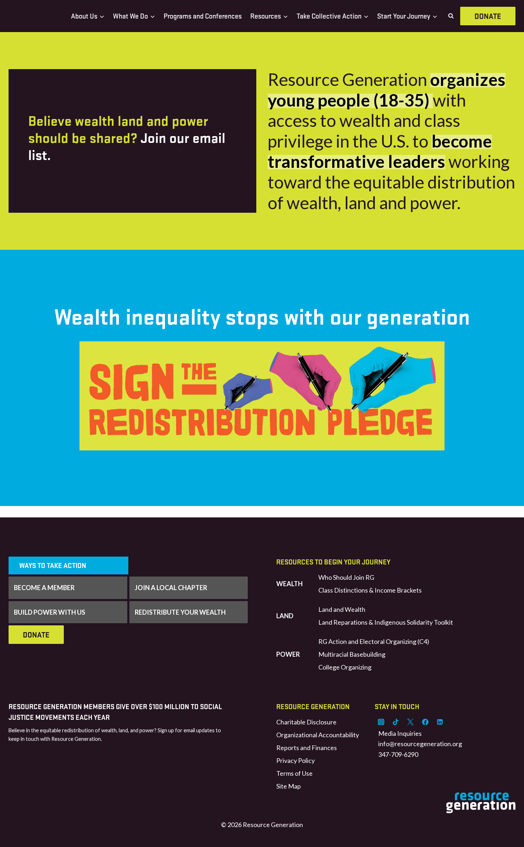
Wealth (289, 584)
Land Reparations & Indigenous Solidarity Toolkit (385, 622)
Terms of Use (294, 773)
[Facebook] (425, 722)
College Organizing (344, 667)
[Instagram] (381, 722)
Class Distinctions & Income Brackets (370, 590)
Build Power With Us (49, 612)
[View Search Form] (451, 16)
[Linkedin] (439, 722)
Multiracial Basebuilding (351, 654)
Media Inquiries (400, 733)
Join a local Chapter (171, 588)
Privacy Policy (295, 760)
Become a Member (44, 588)
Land (284, 616)
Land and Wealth (341, 609)
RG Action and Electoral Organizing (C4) (373, 641)
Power (288, 654)
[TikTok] (395, 722)
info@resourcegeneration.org (420, 744)
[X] (410, 722)
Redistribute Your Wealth (180, 612)
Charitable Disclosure (306, 722)
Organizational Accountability (317, 735)
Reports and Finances (306, 748)
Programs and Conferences (203, 15)
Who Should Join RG (346, 577)
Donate (487, 16)
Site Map (288, 786)
